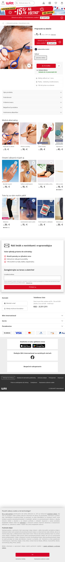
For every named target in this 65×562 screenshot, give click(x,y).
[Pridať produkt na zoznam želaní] (59, 66)
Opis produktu (8, 92)
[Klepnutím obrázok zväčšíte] (29, 66)
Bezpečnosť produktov (10, 107)
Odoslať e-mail (12, 303)
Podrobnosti (7, 97)
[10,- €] (28, 133)
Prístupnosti (52, 378)
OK (32, 554)
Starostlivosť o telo (24, 23)
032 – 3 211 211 (40, 306)
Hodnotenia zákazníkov (10, 112)
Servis (4, 321)
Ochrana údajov (42, 378)
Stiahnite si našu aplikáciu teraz (32, 342)
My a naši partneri (7, 514)
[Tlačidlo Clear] (32, 3)
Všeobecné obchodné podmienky (26, 378)
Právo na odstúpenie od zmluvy (19, 382)
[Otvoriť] (62, 18)
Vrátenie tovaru (8, 102)
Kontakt (5, 298)
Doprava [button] (53, 34)
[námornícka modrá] (36, 49)
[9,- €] (10, 133)
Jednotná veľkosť (40, 58)
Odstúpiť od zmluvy (8, 378)
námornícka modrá (43, 49)
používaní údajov (52, 514)
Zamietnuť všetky (20, 559)
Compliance (33, 382)
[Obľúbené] (56, 3)
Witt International (9, 316)
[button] (3, 3)
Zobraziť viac (29, 283)
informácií (23, 522)
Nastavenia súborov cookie (41, 559)
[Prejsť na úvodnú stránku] (10, 3)
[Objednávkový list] (50, 3)
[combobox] (27, 3)
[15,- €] (45, 171)
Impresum (60, 378)
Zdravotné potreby (12, 23)
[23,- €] (45, 209)
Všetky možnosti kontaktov (14, 308)
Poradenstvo (7, 326)
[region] (32, 535)
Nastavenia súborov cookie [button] (46, 382)
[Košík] (62, 3)
